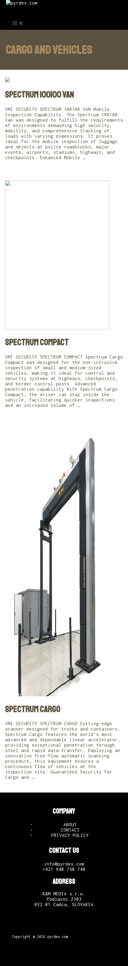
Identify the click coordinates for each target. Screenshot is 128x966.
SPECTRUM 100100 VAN (39, 94)
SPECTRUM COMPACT (37, 342)
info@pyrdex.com (64, 863)
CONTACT (70, 829)
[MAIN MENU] (18, 23)
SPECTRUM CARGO (32, 709)
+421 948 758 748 (64, 869)
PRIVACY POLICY (70, 835)
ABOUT (70, 824)
